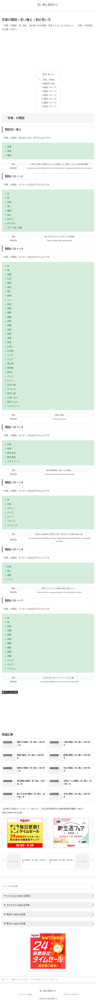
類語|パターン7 (50, 106)
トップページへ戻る (24, 994)
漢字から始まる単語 (10, 692)
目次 (44, 74)
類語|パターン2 (50, 87)
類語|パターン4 (50, 95)
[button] (92, 886)
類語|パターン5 (50, 99)
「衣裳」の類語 (47, 80)
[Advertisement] (48, 50)
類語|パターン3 (50, 91)
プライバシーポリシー (71, 994)
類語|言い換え (49, 83)
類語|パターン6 (50, 103)
